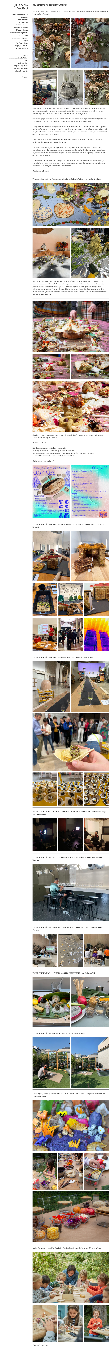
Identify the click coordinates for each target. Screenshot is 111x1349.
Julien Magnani (42, 814)
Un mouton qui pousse (20, 38)
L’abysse (25, 40)
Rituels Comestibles (21, 27)
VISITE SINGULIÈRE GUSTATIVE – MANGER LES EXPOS (56, 657)
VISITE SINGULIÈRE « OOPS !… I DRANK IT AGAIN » (55, 857)
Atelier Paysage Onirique (42, 1248)
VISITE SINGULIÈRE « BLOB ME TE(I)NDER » (52, 927)
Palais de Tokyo (77, 179)
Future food (23, 35)
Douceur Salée (23, 19)
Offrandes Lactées (21, 71)
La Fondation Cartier (66, 1093)
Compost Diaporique (20, 65)
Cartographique (22, 48)
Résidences (24, 55)
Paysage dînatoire (21, 45)
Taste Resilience (22, 22)
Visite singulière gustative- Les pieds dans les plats (51, 179)
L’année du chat (22, 30)
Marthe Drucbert (94, 179)
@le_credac (46, 171)
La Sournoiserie (22, 43)
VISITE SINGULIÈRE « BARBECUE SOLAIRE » (52, 1033)
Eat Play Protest (22, 24)
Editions (25, 60)
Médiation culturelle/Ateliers (18, 58)
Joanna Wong (21, 6)
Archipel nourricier (21, 68)
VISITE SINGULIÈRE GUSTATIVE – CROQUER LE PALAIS (57, 524)
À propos (25, 77)
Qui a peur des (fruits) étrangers (20, 15)
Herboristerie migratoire (19, 32)
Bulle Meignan (46, 294)
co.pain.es (81, 435)
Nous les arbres (95, 1248)
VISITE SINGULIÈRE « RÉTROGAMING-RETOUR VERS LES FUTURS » (62, 811)
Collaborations (23, 63)
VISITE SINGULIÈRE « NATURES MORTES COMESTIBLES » (58, 973)
